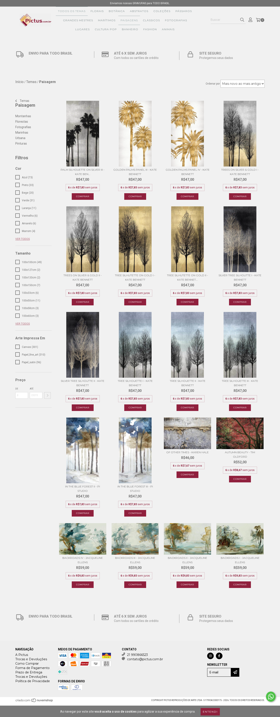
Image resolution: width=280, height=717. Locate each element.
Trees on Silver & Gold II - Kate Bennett (82, 277)
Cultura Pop (106, 29)
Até (31, 389)
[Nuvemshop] (34, 701)
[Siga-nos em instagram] (210, 656)
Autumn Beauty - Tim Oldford (240, 454)
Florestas (21, 121)
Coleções (161, 11)
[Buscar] (242, 20)
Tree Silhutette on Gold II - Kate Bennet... (187, 277)
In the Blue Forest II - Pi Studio (82, 488)
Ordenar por (213, 83)
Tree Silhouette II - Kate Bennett (187, 383)
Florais (97, 11)
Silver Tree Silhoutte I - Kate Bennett (240, 277)
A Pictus (21, 655)
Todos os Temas (72, 11)
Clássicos (151, 20)
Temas (24, 101)
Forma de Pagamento (32, 668)
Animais (168, 29)
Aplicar (47, 395)
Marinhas (21, 132)
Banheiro (130, 29)
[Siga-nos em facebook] (219, 656)
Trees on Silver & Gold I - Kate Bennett (240, 172)
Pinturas (21, 143)
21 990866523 (137, 655)
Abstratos (139, 11)
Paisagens (129, 20)
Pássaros (183, 11)
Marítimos (107, 20)
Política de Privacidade (32, 681)
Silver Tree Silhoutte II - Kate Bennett (82, 383)
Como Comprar (27, 664)
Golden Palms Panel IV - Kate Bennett (188, 172)
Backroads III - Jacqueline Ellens (135, 560)
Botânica (117, 11)
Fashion (150, 29)
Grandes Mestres (78, 20)
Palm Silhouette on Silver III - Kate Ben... (83, 172)
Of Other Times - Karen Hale (187, 452)
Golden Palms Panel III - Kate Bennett (135, 172)
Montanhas (23, 116)
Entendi (210, 711)
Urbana (20, 138)
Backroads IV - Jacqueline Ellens (82, 560)
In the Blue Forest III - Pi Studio (135, 488)
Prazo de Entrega (28, 672)
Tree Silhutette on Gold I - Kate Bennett (135, 277)
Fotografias (176, 20)
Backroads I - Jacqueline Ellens (240, 560)
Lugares (82, 29)
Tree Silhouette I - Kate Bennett (135, 383)
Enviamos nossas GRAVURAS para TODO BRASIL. (140, 3)
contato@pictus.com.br (145, 659)
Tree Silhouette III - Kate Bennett (240, 383)
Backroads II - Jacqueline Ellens (187, 560)
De (16, 389)
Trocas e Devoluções (31, 659)
